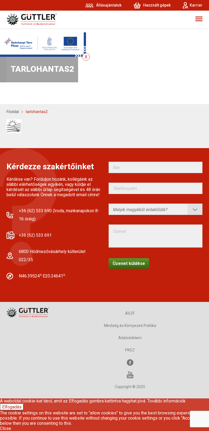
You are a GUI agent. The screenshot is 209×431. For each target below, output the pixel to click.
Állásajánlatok (108, 5)
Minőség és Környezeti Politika (130, 325)
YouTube (130, 374)
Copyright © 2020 (130, 387)
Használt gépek (157, 5)
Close (5, 428)
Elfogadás (11, 407)
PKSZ (130, 350)
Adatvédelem (130, 338)
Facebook (130, 362)
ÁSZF (130, 313)
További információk (166, 401)
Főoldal (13, 112)
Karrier (196, 5)
